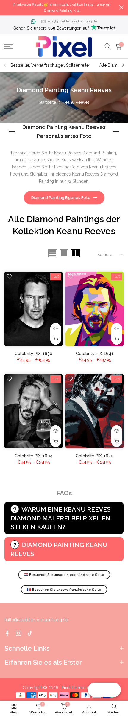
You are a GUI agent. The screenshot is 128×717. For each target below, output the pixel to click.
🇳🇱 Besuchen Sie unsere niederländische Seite (64, 575)
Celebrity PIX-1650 (33, 353)
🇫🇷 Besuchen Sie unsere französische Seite (64, 590)
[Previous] (5, 65)
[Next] (123, 65)
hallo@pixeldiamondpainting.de (72, 21)
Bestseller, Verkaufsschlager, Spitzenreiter (50, 65)
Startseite (47, 102)
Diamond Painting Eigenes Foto (60, 197)
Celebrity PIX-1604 (34, 455)
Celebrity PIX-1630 (94, 455)
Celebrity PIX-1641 (94, 353)
